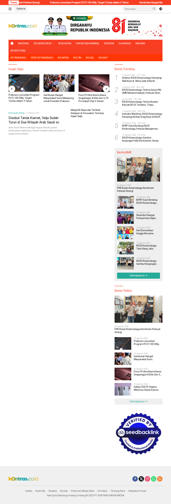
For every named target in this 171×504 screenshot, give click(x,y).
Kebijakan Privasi (137, 491)
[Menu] (11, 9)
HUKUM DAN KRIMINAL (88, 43)
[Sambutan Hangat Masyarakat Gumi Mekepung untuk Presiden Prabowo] (24, 83)
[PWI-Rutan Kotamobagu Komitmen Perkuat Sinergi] (138, 169)
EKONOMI (109, 43)
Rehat (22, 113)
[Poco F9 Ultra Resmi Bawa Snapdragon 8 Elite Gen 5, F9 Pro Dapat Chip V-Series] (59, 83)
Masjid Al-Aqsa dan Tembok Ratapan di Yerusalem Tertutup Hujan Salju (87, 113)
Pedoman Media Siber (82, 491)
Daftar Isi (21, 8)
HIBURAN (140, 43)
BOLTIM (77, 57)
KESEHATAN (64, 43)
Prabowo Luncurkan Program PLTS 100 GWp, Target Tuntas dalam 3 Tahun (76, 2)
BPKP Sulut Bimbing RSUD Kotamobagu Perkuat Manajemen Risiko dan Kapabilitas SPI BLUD (140, 127)
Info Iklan (102, 491)
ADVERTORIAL (18, 50)
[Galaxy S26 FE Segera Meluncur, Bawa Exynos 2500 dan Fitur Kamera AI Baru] (94, 83)
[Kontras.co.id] (23, 26)
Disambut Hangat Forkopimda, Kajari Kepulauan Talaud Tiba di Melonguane (146, 217)
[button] (154, 8)
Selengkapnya (137, 275)
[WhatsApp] (153, 479)
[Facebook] (135, 479)
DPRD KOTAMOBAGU (42, 57)
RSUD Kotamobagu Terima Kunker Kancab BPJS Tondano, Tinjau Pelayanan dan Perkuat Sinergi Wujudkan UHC (140, 103)
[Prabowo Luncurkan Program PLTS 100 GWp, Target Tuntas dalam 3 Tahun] (123, 343)
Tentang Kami (118, 491)
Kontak (64, 491)
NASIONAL (23, 43)
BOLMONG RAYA (42, 43)
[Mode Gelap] (160, 9)
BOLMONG (63, 57)
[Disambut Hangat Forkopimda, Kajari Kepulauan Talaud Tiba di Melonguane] (125, 217)
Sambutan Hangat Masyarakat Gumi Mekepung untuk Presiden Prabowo (24, 98)
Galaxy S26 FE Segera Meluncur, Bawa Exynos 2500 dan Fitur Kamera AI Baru (93, 98)
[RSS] (159, 479)
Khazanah (13, 113)
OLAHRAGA (125, 43)
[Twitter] (141, 479)
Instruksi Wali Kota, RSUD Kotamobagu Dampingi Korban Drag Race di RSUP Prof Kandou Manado (142, 115)
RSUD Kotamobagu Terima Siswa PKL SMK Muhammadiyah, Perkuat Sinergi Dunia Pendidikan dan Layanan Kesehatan (142, 91)
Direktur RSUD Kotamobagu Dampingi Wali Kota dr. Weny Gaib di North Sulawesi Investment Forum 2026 (142, 79)
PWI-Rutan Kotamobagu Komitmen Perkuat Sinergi (135, 189)
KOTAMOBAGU (18, 57)
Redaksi (53, 491)
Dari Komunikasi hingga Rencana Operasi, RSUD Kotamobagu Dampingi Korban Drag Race (148, 232)
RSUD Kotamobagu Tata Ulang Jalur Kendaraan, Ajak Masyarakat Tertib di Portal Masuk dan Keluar (147, 247)
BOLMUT (103, 57)
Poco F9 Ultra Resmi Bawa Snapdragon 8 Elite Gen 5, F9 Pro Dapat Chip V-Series (58, 98)
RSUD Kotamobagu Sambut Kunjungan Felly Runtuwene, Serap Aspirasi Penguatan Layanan (140, 139)
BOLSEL (90, 57)
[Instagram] (147, 479)
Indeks (28, 491)
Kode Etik (40, 491)
